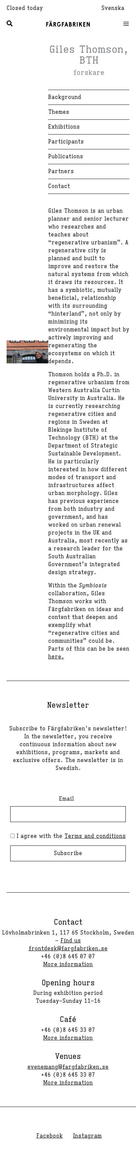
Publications (65, 156)
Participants (66, 141)
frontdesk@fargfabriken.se (68, 948)
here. (56, 657)
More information (68, 964)
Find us (70, 940)
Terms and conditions (95, 836)
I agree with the (70, 836)
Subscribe (68, 853)
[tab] (88, 142)
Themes (58, 112)
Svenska (112, 8)
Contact (59, 186)
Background (64, 97)
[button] (10, 24)
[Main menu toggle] (124, 23)
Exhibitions (64, 127)
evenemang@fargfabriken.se (68, 1067)
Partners (61, 171)
